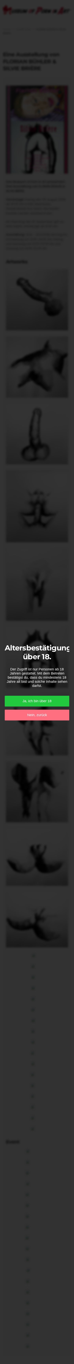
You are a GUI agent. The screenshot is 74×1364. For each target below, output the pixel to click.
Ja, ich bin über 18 (37, 701)
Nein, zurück (37, 715)
